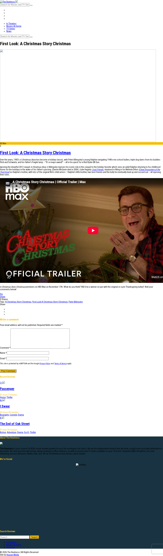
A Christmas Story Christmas (18, 302)
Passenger (7, 389)
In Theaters (12, 10)
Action (3, 432)
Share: (3, 304)
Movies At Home (14, 12)
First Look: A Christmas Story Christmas (35, 152)
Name (3, 353)
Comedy (13, 415)
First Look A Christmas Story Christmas (50, 302)
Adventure (11, 432)
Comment (5, 348)
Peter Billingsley (76, 302)
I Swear (5, 406)
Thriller (10, 397)
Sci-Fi (26, 432)
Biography (4, 415)
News (9, 18)
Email (3, 358)
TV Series (11, 15)
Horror (3, 397)
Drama (21, 415)
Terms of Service (60, 363)
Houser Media (13, 554)
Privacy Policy (45, 363)
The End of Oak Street (15, 424)
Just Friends (97, 169)
